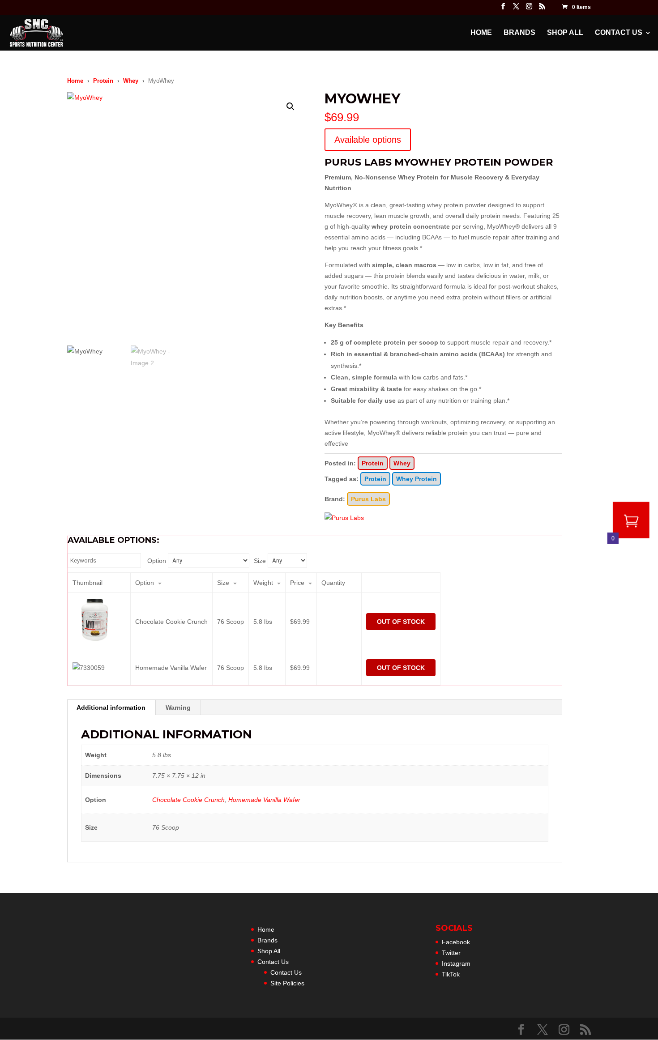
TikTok (451, 974)
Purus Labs (368, 499)
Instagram (456, 963)
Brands (519, 33)
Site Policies (287, 983)
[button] (290, 106)
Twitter (451, 952)
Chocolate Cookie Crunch (188, 799)
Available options (367, 140)
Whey (130, 80)
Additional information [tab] (111, 707)
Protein (103, 80)
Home (481, 33)
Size (260, 560)
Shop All (565, 33)
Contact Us (618, 33)
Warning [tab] (178, 707)
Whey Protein (416, 478)
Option (156, 560)
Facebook (456, 942)
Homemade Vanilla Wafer (264, 799)
